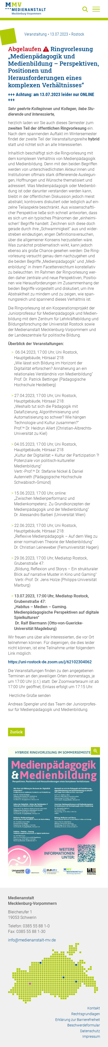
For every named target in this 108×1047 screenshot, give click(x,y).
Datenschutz (90, 1031)
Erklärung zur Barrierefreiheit (77, 1020)
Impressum (91, 1036)
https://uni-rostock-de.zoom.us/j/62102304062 (50, 662)
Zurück (16, 731)
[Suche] (86, 10)
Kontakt (93, 1008)
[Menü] (96, 9)
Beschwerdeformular (83, 1025)
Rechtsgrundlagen (85, 1014)
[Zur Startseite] (26, 10)
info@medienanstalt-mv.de (32, 940)
